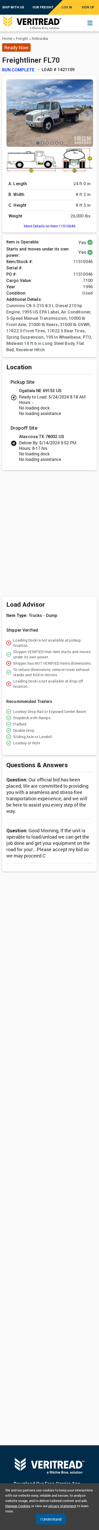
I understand (51, 1519)
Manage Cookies (17, 1506)
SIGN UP (88, 7)
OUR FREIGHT (43, 7)
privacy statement (62, 1506)
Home (7, 38)
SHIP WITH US (13, 7)
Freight (22, 38)
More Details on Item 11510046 (50, 225)
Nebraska (40, 38)
